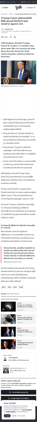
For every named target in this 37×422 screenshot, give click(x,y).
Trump (21, 287)
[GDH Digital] (18, 8)
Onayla (7, 416)
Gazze (4, 287)
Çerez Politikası (27, 409)
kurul (15, 287)
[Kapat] (32, 403)
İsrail (9, 287)
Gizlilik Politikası (10, 411)
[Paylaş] (10, 37)
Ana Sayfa (4, 14)
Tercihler (22, 416)
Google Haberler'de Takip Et (20, 398)
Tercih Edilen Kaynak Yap (20, 392)
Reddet (14, 416)
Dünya (11, 14)
